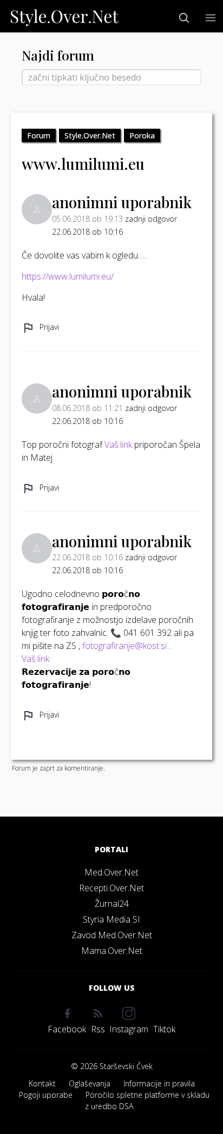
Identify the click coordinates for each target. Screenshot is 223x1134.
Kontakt (42, 1083)
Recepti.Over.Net (111, 888)
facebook (67, 1029)
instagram (128, 1029)
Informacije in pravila (159, 1083)
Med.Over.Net (111, 872)
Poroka (142, 135)
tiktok (164, 1029)
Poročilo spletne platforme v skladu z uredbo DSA (147, 1100)
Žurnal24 (112, 904)
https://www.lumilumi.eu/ (68, 276)
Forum (38, 135)
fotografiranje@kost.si (124, 646)
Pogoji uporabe (46, 1095)
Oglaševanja (89, 1083)
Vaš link (118, 444)
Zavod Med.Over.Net (111, 935)
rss (98, 1029)
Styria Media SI (111, 919)
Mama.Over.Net (111, 951)
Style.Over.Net (89, 135)
